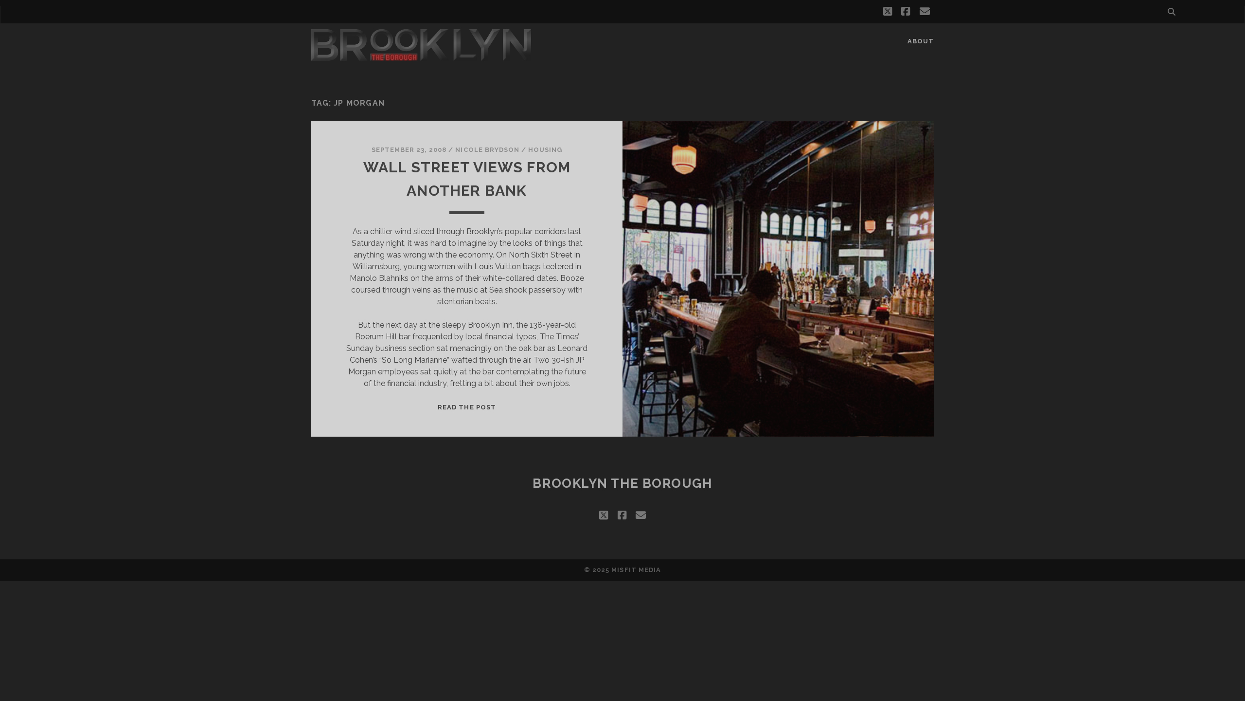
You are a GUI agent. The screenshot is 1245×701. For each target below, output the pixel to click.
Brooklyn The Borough (622, 483)
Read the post (467, 407)
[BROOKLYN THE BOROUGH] (421, 56)
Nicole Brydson (487, 149)
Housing (545, 149)
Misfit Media (636, 569)
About (920, 41)
